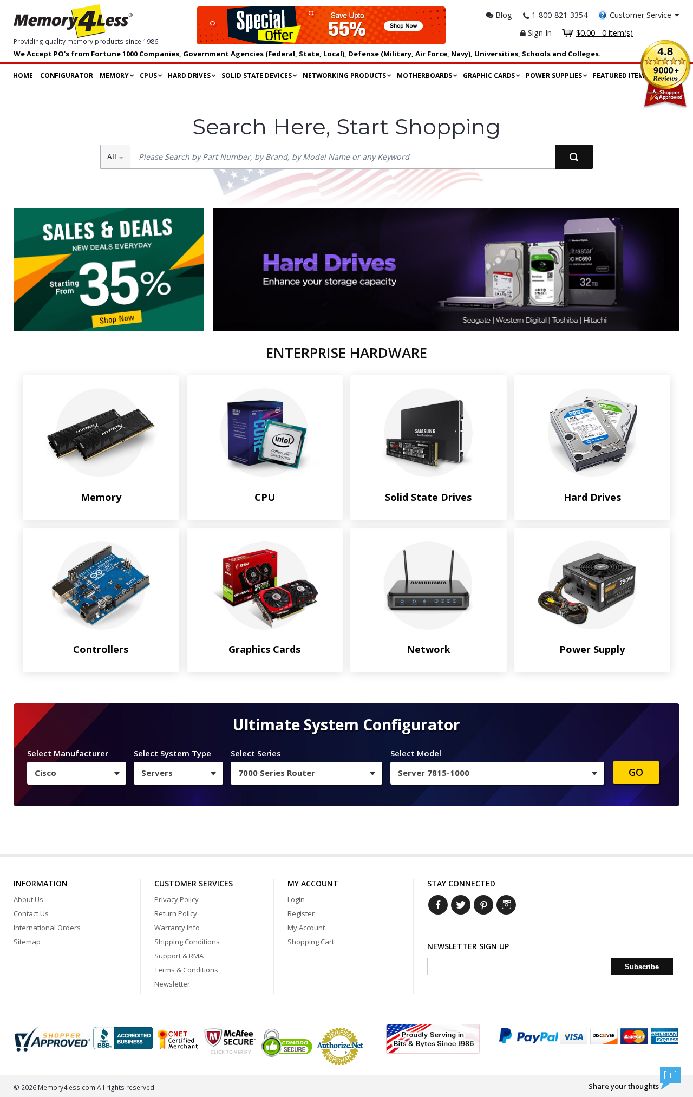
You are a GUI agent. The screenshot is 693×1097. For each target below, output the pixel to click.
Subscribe (642, 967)
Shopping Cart (310, 941)
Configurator (66, 75)
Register (301, 913)
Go (636, 772)
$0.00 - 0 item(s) (604, 33)
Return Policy (175, 913)
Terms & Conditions (186, 970)
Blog (502, 15)
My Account (306, 927)
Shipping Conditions (187, 941)
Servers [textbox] (157, 772)
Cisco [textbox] (45, 772)
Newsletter (172, 984)
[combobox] (76, 773)
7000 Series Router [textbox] (276, 772)
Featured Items (620, 75)
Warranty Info (177, 927)
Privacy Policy (176, 899)
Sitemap (27, 941)
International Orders (47, 927)
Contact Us (31, 913)
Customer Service (640, 15)
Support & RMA (179, 956)
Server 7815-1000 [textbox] (433, 772)
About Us (28, 899)
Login (296, 899)
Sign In (539, 33)
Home (23, 75)
